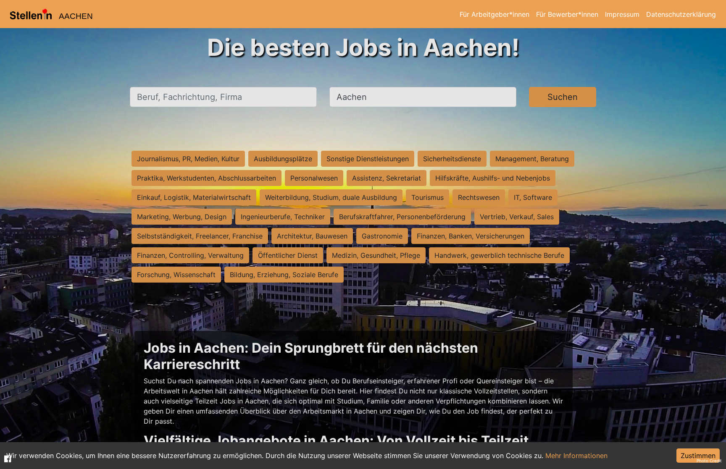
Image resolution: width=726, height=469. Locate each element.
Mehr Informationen (576, 455)
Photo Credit (709, 460)
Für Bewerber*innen (567, 14)
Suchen (562, 97)
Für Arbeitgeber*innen (494, 14)
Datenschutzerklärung (681, 14)
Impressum (622, 14)
